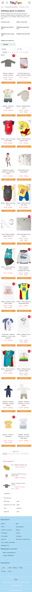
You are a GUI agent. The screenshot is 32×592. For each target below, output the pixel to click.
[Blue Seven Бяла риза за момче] (23, 224)
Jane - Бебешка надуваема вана (19, 464)
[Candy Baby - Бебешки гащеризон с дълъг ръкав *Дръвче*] (8, 324)
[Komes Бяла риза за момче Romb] (23, 160)
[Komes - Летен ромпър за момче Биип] (8, 358)
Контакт (18, 529)
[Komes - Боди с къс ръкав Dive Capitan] (8, 128)
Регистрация (4, 536)
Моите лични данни (16, 585)
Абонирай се (7, 493)
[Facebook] (3, 558)
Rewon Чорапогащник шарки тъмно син (8, 235)
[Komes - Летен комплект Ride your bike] (23, 128)
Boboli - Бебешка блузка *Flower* (24, 335)
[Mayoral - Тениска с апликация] (8, 424)
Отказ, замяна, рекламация (8, 542)
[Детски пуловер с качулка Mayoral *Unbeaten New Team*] (23, 257)
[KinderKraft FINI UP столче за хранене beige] (6, 476)
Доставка (3, 539)
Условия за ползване (6, 529)
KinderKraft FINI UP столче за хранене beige (19, 474)
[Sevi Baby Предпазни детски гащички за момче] (23, 63)
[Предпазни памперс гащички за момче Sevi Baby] (8, 160)
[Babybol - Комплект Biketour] (8, 96)
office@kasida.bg (11, 552)
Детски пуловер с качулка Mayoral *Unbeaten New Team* (23, 268)
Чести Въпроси (20, 526)
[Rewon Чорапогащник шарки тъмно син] (8, 224)
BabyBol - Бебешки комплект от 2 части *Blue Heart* (24, 436)
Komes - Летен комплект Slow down (24, 204)
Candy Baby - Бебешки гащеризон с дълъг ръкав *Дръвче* (8, 336)
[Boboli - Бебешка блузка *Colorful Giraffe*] (23, 358)
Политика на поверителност (23, 539)
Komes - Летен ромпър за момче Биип (8, 369)
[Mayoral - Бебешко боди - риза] (23, 96)
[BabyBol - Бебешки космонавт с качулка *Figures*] (8, 391)
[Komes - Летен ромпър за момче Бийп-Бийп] (23, 291)
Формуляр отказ (5, 545)
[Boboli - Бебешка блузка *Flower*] (23, 324)
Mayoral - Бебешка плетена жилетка (8, 74)
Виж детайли (8, 82)
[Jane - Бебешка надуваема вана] (6, 467)
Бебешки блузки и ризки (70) (7, 34)
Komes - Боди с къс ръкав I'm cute (8, 204)
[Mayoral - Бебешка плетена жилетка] (8, 63)
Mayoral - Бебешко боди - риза (24, 107)
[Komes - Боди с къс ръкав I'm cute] (8, 193)
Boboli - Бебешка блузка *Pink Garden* (8, 302)
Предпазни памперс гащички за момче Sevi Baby (8, 171)
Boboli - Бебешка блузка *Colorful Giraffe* (24, 369)
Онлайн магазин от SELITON (16, 590)
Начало (3, 523)
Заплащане (18, 536)
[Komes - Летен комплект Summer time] (8, 257)
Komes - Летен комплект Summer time (8, 267)
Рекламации (4, 533)
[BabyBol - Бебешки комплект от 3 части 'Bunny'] (23, 391)
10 (26, 52)
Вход (17, 523)
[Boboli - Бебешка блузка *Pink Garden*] (8, 291)
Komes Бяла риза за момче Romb (23, 171)
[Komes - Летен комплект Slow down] (23, 193)
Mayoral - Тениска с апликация (8, 435)
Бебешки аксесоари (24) (7, 40)
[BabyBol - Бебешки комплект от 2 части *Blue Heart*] (23, 424)
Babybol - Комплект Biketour (8, 107)
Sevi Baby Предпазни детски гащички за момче (24, 74)
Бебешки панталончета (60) (7, 28)
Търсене (18, 533)
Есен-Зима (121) (5, 22)
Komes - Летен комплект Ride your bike (24, 139)
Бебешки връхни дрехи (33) (23, 28)
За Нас (2, 526)
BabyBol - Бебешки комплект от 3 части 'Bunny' (24, 403)
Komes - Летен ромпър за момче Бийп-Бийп (24, 302)
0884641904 (11, 555)
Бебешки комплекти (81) (23, 33)
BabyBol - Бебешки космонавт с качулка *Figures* (8, 403)
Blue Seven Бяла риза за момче (23, 235)
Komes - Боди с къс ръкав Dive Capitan (8, 139)
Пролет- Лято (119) (22, 22)
